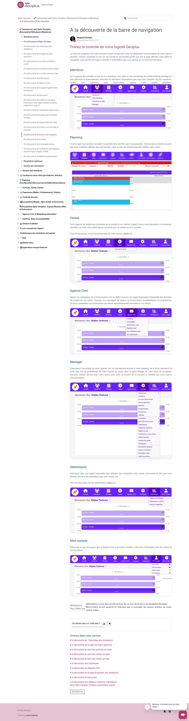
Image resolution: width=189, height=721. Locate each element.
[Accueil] (28, 5)
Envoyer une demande (147, 5)
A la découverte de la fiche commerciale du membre (41, 128)
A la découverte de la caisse (35, 139)
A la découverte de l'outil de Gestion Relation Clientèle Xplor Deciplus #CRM (42, 150)
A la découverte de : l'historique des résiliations (38, 47)
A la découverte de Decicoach (36, 95)
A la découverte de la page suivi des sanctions (38, 55)
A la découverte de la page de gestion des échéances (40, 89)
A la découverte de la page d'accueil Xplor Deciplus (40, 116)
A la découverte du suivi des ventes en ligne (41, 69)
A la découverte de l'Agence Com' (37, 83)
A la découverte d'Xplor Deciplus (34, 21)
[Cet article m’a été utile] (104, 624)
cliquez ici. (127, 233)
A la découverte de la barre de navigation (40, 135)
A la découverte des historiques (36, 78)
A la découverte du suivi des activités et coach (39, 62)
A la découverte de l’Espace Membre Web (40, 122)
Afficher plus (77, 692)
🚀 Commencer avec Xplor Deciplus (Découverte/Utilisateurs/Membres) (66, 18)
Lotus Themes (32, 715)
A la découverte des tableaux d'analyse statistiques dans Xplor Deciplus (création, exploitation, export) (40, 102)
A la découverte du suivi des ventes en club (41, 73)
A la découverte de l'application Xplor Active (41, 110)
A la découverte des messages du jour (39, 144)
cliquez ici (110, 483)
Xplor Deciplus (24, 18)
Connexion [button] (165, 5)
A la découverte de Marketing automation (40, 156)
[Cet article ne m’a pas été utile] (109, 624)
